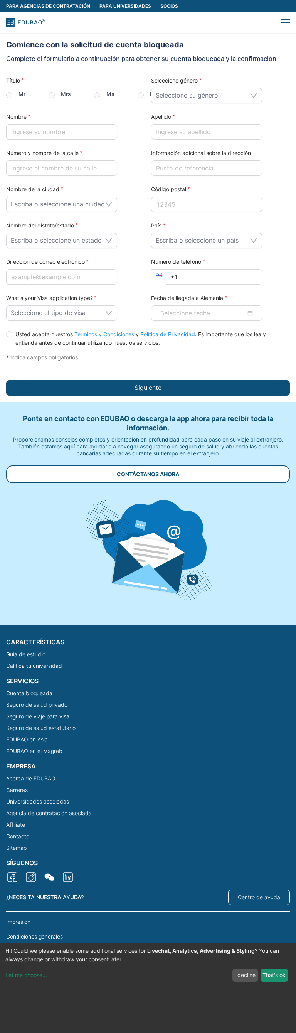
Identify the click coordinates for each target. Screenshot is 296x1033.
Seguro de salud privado (36, 704)
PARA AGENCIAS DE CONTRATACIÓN (48, 6)
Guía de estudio (25, 654)
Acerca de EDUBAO (31, 778)
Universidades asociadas (37, 801)
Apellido (161, 116)
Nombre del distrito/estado (40, 225)
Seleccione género (174, 80)
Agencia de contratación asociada (49, 813)
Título (13, 80)
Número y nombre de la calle (42, 153)
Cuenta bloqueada (29, 693)
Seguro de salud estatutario (41, 728)
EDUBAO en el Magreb (34, 751)
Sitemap (16, 847)
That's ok (274, 975)
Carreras (17, 790)
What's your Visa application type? (49, 298)
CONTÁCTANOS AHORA (148, 474)
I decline (245, 975)
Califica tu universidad (34, 665)
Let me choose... (26, 975)
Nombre (16, 116)
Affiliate (15, 824)
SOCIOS (169, 6)
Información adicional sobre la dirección (201, 153)
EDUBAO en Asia (27, 739)
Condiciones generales (34, 936)
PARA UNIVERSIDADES (125, 6)
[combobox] (204, 94)
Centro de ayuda (259, 897)
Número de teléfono (178, 261)
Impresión (18, 921)
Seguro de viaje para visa (37, 716)
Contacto (17, 836)
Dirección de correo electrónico (45, 261)
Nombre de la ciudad (32, 189)
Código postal (168, 189)
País (156, 225)
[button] (285, 22)
